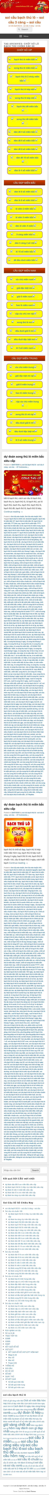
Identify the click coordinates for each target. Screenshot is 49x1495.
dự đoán (14, 1413)
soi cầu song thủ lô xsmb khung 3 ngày (24, 786)
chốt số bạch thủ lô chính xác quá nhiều (23, 571)
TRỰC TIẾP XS (11, 1335)
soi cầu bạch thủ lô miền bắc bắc (26, 697)
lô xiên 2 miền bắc (24, 208)
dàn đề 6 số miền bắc (24, 140)
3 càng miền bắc (24, 234)
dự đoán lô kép (29, 1412)
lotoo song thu (16, 669)
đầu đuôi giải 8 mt (24, 422)
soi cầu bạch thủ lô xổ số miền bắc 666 (18, 727)
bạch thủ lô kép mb (24, 89)
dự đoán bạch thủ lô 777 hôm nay (32, 969)
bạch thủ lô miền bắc (24, 59)
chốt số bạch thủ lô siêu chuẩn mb (22, 586)
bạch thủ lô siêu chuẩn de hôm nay (24, 527)
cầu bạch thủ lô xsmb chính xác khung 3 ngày (23, 550)
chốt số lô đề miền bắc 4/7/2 (17, 600)
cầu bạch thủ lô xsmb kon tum (25, 553)
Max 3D (11, 1357)
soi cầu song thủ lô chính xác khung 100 (18, 1127)
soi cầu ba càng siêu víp (20, 1442)
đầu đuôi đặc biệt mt (25, 431)
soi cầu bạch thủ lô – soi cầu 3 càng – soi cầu (24, 19)
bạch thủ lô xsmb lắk (27, 532)
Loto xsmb (36, 1009)
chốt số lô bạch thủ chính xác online (17, 597)
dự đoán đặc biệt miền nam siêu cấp (22, 1311)
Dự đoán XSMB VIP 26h (21, 1416)
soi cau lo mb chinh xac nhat (20, 1118)
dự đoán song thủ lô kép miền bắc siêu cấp (24, 1268)
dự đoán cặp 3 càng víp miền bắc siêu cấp (24, 1230)
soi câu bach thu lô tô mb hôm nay (23, 714)
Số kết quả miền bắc (16, 1382)
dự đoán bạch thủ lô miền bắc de (16, 976)
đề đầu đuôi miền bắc (24, 260)
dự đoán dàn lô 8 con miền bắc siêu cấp (23, 1257)
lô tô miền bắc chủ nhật (14, 653)
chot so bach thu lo (17, 914)
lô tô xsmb (12, 1004)
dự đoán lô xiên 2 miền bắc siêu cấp (22, 1260)
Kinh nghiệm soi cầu (13, 1330)
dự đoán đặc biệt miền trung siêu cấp (22, 1284)
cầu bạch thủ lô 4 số (19, 535)
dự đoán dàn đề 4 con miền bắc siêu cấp (23, 1233)
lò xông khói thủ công (22, 665)
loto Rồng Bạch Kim (24, 1009)
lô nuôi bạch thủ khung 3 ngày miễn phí (22, 999)
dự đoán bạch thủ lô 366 (28, 614)
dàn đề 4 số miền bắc (24, 131)
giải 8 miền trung (24, 384)
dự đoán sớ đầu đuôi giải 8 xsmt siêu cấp (23, 1292)
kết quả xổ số (29, 1432)
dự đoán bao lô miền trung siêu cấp (21, 1279)
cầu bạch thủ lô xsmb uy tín (27, 558)
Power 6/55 (12, 1363)
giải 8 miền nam (24, 296)
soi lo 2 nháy (17, 1468)
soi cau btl (7, 1113)
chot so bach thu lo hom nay (29, 925)
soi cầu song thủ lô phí (27, 776)
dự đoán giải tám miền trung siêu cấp (22, 1287)
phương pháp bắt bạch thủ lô (14, 1027)
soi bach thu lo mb (14, 1036)
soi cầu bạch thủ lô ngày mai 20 (27, 702)
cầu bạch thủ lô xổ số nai (16, 544)
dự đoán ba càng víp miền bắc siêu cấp (20, 1195)
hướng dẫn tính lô (17, 1431)
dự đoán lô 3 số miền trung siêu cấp (21, 1289)
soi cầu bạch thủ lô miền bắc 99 (27, 1055)
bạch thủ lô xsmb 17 (11, 532)
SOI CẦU (8, 1368)
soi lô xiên (28, 1468)
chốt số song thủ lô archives (32, 604)
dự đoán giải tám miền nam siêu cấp (22, 1314)
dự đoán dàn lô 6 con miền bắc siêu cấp (23, 1254)
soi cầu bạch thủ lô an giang (33, 685)
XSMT (7, 1344)
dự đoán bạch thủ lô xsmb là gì (31, 637)
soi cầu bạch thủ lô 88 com (18, 1043)
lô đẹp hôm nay (30, 1434)
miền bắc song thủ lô (19, 671)
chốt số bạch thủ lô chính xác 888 (20, 565)
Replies (30, 794)
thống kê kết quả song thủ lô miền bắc (21, 792)
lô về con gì (21, 1004)
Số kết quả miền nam (16, 1387)
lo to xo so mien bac (14, 660)
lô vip (24, 660)
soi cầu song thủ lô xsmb (29, 785)
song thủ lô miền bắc (24, 67)
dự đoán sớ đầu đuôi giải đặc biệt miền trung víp (26, 1295)
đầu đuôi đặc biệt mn (24, 339)
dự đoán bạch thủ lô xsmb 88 (14, 630)
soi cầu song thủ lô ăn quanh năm (16, 755)
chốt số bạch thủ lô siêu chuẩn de (24, 936)
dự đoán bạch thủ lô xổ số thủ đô (31, 981)
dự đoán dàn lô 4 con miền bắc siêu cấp (20, 1192)
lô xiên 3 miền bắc (24, 217)
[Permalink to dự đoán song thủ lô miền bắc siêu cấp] (23, 494)
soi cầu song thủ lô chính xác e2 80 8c (24, 758)
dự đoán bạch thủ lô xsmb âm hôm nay (26, 632)
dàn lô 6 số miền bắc (24, 191)
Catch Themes (31, 1491)
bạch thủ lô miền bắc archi (13, 526)
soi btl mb (7, 1039)
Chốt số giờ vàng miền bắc (13, 1400)
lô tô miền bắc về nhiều (18, 658)
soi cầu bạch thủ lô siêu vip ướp (24, 713)
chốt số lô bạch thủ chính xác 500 (19, 593)
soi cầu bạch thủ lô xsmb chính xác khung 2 (22, 735)
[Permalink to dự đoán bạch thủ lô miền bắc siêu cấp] (18, 846)
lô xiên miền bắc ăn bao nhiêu (22, 662)
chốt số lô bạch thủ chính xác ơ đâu (30, 595)
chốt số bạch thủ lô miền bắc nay (19, 932)
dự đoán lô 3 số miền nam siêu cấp (21, 1317)
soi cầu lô (14, 1460)
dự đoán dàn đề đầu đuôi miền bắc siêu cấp (24, 1243)
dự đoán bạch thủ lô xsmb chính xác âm (24, 633)
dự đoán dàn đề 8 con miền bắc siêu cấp (20, 1184)
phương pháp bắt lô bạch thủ (26, 1030)
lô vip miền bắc (32, 660)
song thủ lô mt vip (24, 414)
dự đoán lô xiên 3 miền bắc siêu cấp (22, 1262)
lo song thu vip (23, 651)
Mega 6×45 (12, 1355)
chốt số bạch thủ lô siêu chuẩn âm (19, 581)
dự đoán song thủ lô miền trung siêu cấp (23, 1298)
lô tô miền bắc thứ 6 (31, 653)
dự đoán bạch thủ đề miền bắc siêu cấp (23, 1222)
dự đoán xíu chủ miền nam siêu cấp (21, 1327)
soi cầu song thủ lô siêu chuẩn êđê (24, 1150)
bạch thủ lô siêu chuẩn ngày (32, 881)
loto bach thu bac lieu (15, 1006)
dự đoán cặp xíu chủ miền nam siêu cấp (23, 1308)
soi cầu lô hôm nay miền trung (33, 753)
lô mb (17, 997)
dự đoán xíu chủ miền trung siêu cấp (22, 1300)
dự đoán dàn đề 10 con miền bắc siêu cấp (24, 1241)
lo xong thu (35, 665)
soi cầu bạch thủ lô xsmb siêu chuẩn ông (24, 747)
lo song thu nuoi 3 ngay (24, 648)
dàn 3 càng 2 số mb (24, 242)
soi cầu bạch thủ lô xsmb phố (24, 739)
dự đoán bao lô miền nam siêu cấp (21, 1306)
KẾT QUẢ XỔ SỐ (12, 1346)
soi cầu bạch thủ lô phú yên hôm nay (23, 1065)
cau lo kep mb (19, 560)
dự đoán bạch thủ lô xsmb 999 (22, 986)
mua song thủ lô (39, 674)
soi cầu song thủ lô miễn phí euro (19, 1136)
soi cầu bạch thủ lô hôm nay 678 (28, 1050)
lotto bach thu (14, 1011)
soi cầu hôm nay (21, 1453)
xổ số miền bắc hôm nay (33, 1471)
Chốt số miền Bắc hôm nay (24, 1402)
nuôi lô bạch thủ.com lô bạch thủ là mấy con (22, 1024)
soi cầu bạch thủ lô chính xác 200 (16, 688)
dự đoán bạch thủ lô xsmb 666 (33, 627)
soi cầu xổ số (27, 1466)
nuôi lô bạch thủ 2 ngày (19, 1013)
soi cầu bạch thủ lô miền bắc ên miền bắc (24, 698)
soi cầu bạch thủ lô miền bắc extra (26, 1060)
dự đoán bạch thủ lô (33, 967)
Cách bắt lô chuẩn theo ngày (34, 1403)
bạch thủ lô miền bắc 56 (24, 521)
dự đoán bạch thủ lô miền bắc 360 (23, 618)
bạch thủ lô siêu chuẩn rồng (18, 530)
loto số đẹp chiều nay (34, 667)
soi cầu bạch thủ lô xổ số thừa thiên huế (29, 732)
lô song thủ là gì (14, 644)
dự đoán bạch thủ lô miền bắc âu (31, 974)
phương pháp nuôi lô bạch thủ (31, 1032)
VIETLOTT (9, 1349)
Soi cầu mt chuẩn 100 (13, 1276)
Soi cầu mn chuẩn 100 (13, 1303)
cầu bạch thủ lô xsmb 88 (17, 546)
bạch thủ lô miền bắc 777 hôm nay (22, 874)
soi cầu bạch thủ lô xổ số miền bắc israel (23, 728)
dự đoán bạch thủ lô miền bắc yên (19, 623)
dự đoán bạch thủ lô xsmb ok (14, 639)
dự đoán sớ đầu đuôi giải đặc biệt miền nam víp (26, 1322)
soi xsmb (37, 1469)
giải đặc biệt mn (24, 288)
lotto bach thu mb (26, 1011)
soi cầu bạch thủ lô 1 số (32, 683)
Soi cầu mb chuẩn (17, 516)
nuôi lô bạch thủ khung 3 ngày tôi (20, 1020)
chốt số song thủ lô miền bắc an (15, 607)
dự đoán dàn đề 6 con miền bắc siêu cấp (23, 1235)
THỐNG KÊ (9, 1365)
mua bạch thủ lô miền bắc (22, 674)
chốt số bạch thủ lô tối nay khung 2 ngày (22, 587)
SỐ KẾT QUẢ (10, 1379)
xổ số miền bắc (16, 1471)
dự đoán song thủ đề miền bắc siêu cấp (23, 1273)
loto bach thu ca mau (31, 1006)
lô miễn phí (23, 997)
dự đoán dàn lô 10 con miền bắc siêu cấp (23, 1246)
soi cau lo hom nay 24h (12, 753)
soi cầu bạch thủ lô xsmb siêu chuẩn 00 (27, 1104)
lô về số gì (30, 1004)
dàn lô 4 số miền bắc (24, 170)
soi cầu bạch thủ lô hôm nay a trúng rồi (24, 693)
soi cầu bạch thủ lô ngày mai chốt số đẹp (23, 703)
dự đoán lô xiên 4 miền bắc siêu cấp (19, 1190)
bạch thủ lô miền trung (32, 526)
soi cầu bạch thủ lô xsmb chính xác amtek (19, 734)
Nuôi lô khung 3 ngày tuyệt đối (15, 676)
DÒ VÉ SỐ (9, 1371)
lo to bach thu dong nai (21, 1002)
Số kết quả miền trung (16, 1384)
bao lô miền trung (24, 392)
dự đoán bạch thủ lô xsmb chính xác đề (29, 990)
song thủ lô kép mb (24, 97)
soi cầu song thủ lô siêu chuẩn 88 (23, 1143)
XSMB (7, 1338)
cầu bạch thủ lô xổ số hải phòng (27, 539)
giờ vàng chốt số (16, 1424)
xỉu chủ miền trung (24, 367)
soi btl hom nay (37, 1036)
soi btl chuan (26, 1036)
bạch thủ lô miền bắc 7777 (31, 523)
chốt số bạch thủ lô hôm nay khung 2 (24, 926)
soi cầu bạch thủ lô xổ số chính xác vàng (29, 725)
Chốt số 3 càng (30, 560)
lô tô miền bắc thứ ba (23, 655)
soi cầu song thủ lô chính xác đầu (29, 757)
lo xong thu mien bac (17, 667)
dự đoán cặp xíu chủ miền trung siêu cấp (23, 1281)
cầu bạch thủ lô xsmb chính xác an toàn (24, 549)
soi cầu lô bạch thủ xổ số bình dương (29, 750)
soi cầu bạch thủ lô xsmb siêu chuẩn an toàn (27, 743)
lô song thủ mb (26, 644)
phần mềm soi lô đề (35, 1025)
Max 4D (11, 1360)
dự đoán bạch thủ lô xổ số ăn (25, 979)
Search (35, 1170)
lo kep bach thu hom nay (20, 995)
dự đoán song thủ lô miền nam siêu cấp (23, 1325)
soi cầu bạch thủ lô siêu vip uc (23, 1072)
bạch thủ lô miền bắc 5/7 (22, 872)
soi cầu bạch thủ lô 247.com (18, 1041)
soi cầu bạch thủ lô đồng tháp (17, 690)
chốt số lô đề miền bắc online (19, 958)
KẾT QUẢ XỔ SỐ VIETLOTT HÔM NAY (23, 1352)
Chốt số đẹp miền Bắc (15, 1403)
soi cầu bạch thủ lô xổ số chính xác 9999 (29, 718)
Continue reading (13, 511)
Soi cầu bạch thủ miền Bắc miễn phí (29, 1111)
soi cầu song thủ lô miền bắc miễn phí (18, 769)
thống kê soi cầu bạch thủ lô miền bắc (23, 793)
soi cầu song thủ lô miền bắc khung (30, 766)
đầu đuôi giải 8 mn (24, 330)
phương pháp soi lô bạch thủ (14, 1034)
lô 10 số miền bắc (24, 251)
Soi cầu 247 (16, 1039)
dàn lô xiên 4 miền (24, 225)
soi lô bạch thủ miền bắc (17, 1155)
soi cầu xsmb (14, 1465)
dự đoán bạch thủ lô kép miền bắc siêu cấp (24, 1224)
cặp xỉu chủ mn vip (24, 313)
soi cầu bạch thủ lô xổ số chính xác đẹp (18, 720)
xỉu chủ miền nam (24, 279)
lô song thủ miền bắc (21, 646)
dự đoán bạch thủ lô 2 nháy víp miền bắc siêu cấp (24, 1187)
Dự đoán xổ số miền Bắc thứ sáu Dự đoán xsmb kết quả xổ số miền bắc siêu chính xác (23, 1420)
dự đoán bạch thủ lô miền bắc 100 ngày (18, 972)
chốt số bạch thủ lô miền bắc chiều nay (21, 576)
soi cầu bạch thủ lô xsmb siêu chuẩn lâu (18, 746)
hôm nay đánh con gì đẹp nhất (23, 1429)
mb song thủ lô (27, 669)
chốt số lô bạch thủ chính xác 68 (24, 947)
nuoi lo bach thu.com (22, 1023)
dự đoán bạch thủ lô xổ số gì (25, 625)
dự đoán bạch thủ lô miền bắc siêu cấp (23, 1227)
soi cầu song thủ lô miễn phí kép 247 (29, 771)
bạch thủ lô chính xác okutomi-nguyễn (24, 519)
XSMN (7, 1341)
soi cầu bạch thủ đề (23, 1450)
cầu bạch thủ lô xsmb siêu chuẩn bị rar (24, 554)
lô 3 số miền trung (24, 440)
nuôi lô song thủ (33, 676)
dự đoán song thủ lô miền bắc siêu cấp (23, 1270)
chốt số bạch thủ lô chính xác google (21, 921)
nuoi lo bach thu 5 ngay (28, 1016)
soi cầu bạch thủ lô (20, 1446)
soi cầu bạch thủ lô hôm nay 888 (26, 692)
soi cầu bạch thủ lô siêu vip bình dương (23, 709)
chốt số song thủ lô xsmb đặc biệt (24, 966)
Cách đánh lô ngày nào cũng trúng (29, 1406)
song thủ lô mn (24, 322)
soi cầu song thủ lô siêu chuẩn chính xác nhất (24, 781)
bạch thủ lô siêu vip (37, 530)
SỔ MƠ (8, 1373)
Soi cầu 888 (25, 1039)
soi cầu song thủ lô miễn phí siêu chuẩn (18, 1141)
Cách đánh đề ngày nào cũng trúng (18, 1409)
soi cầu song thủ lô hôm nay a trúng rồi (24, 763)
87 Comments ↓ (23, 467)
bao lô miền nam (24, 305)
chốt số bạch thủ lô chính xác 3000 (21, 916)
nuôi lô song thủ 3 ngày (19, 681)
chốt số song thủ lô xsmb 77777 (23, 611)
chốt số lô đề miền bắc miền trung (26, 602)
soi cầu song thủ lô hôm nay (30, 762)
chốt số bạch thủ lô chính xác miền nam (24, 570)
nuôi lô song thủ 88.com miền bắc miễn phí (22, 682)
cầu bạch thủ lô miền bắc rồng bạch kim (26, 537)
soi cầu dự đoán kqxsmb (24, 1452)
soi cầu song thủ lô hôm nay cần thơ (17, 1131)
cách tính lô (8, 1406)
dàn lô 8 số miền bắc (24, 200)
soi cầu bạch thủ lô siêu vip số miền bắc (24, 710)
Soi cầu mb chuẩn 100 (33, 516)
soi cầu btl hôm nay (19, 1113)
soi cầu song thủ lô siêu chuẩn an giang (26, 780)
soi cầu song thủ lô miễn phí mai (16, 773)
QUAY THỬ (9, 1376)
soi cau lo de (24, 1438)
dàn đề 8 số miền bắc (24, 149)
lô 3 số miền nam (24, 347)
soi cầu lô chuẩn (28, 1459)
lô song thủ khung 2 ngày (16, 641)
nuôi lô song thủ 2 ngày (20, 678)
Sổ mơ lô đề (9, 1333)
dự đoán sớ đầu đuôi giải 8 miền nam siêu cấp (25, 1319)
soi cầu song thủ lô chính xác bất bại (23, 1121)
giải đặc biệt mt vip (24, 375)
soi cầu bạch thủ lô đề (26, 1048)
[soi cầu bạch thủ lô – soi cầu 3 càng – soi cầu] (24, 12)
